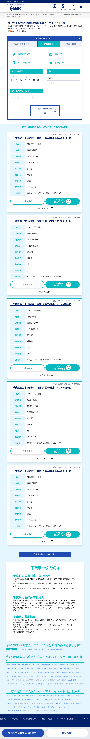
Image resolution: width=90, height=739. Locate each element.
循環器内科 (33, 695)
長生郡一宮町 (72, 680)
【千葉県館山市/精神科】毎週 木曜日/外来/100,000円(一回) (41, 221)
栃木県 (30, 649)
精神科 (20, 707)
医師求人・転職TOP (13, 14)
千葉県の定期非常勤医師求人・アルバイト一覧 (52, 14)
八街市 (78, 672)
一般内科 (9, 695)
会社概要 (3, 719)
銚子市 (72, 664)
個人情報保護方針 (29, 719)
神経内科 (63, 695)
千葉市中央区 (16, 664)
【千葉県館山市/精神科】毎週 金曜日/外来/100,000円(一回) (41, 138)
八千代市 (20, 672)
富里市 (20, 676)
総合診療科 (17, 699)
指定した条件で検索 (45, 111)
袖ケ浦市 (71, 672)
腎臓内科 (49, 695)
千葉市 (8, 664)
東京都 (53, 649)
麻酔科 (8, 707)
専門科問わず (53, 710)
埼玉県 (41, 649)
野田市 (33, 668)
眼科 (72, 703)
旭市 (61, 668)
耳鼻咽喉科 (37, 707)
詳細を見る (27, 201)
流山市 (14, 672)
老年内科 (70, 695)
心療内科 (9, 699)
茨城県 (24, 649)
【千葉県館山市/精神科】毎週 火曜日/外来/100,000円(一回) (41, 387)
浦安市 (58, 672)
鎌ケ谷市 (40, 672)
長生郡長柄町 (39, 684)
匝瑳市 (33, 676)
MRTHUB (86, 719)
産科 (25, 707)
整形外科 (60, 699)
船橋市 (8, 668)
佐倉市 (50, 668)
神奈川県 (59, 649)
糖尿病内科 (42, 695)
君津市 (47, 672)
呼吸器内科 (25, 695)
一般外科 (36, 699)
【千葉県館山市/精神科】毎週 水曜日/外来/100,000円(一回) (41, 304)
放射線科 (78, 703)
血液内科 (56, 695)
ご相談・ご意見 (46, 719)
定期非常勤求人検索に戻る (45, 554)
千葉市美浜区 (64, 664)
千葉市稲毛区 (37, 664)
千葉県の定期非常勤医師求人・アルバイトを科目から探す (43, 691)
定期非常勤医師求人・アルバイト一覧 (29, 14)
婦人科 (30, 707)
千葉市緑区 (55, 664)
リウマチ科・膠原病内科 (14, 710)
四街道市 (64, 672)
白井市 (14, 676)
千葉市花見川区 (26, 664)
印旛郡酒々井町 (67, 676)
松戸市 (27, 668)
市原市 (8, 672)
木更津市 (20, 668)
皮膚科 (44, 707)
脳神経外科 (68, 699)
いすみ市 (50, 676)
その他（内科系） (27, 699)
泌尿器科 (58, 703)
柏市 (72, 668)
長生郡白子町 (30, 684)
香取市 (38, 676)
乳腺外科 (9, 703)
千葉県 (47, 649)
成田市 (44, 668)
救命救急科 (66, 703)
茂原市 (38, 668)
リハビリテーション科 (62, 707)
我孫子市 (27, 672)
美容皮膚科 (51, 707)
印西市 (8, 676)
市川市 (78, 664)
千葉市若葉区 (46, 664)
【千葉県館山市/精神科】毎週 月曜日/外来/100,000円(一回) (41, 471)
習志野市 (66, 668)
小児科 (14, 707)
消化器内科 (17, 695)
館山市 (14, 668)
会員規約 (14, 719)
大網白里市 (58, 676)
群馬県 (35, 649)
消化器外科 (44, 699)
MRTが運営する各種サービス (67, 719)
